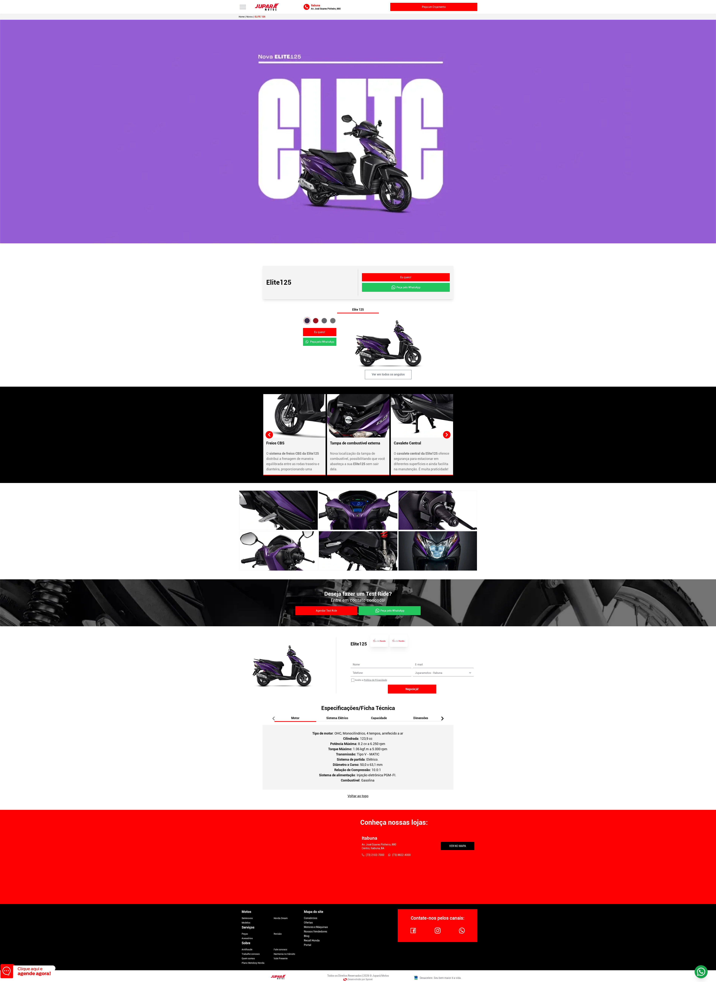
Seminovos (247, 918)
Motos (246, 912)
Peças (245, 934)
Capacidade (379, 718)
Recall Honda (312, 940)
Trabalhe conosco (251, 954)
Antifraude (247, 949)
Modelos (246, 922)
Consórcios (310, 918)
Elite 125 (358, 309)
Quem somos (248, 958)
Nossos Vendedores (315, 931)
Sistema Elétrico (337, 718)
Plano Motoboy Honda (253, 963)
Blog (306, 935)
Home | (242, 16)
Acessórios (247, 938)
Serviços (248, 927)
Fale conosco (280, 949)
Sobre (246, 943)
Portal (307, 944)
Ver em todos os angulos (388, 374)
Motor (295, 718)
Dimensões (420, 718)
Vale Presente (281, 958)
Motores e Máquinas (316, 927)
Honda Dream (281, 918)
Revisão (278, 934)
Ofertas (308, 922)
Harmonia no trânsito (284, 954)
